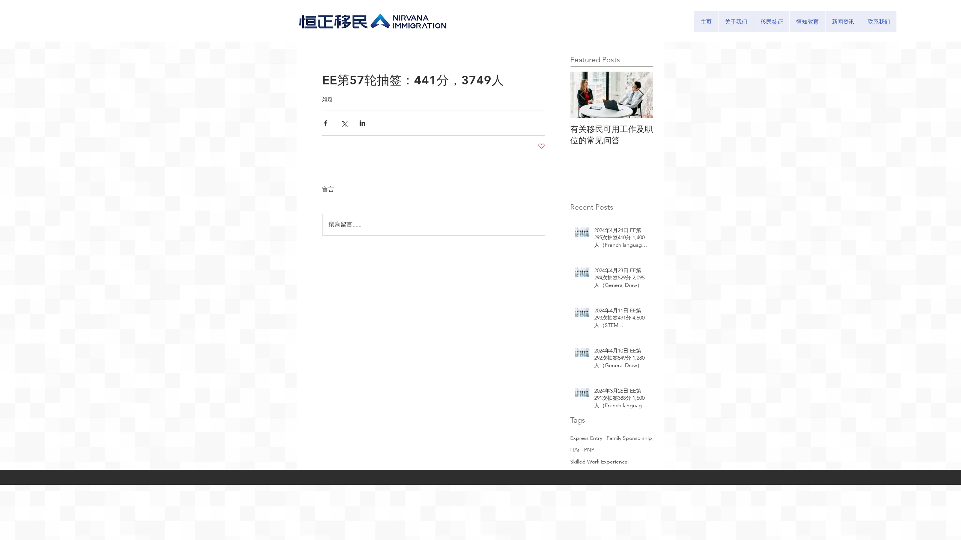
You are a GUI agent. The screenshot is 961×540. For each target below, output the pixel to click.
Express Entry (586, 438)
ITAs (575, 449)
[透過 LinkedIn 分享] (362, 123)
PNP (589, 449)
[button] (771, 21)
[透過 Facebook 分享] (325, 123)
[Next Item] (640, 94)
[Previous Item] (582, 94)
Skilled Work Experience (599, 461)
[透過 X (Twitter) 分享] (344, 123)
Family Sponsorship (629, 438)
